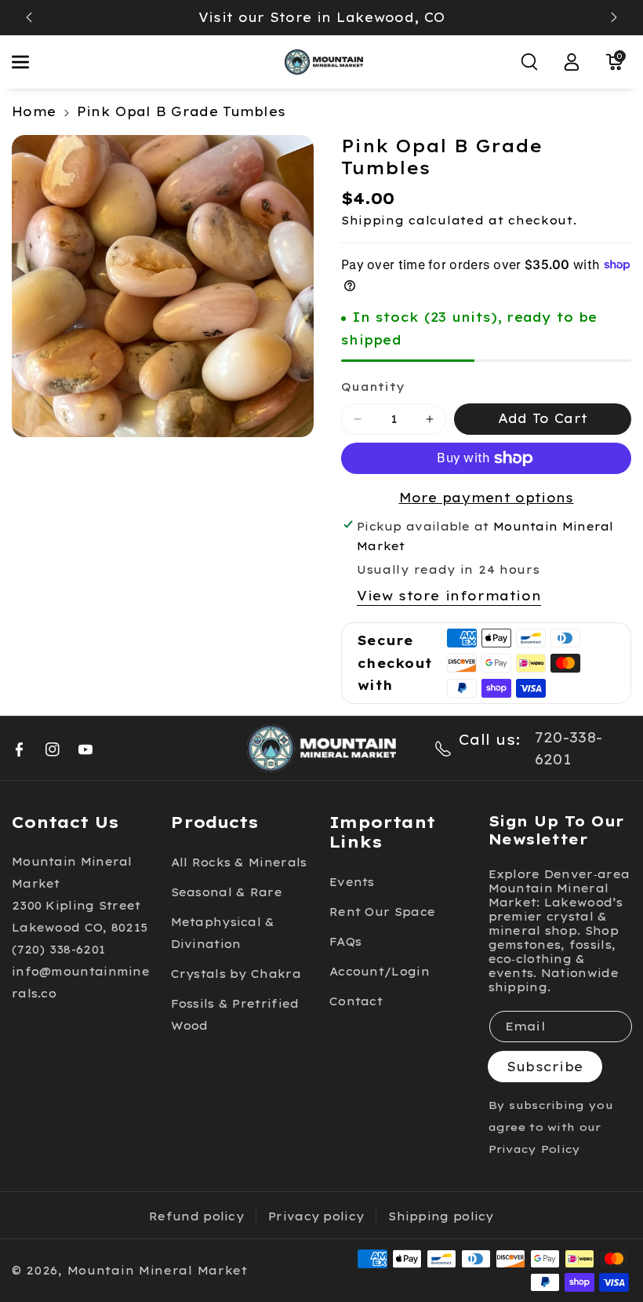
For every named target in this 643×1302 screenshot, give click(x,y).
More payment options (486, 497)
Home (34, 111)
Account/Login (379, 972)
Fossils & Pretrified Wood (235, 1015)
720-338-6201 (568, 748)
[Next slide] (614, 17)
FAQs (345, 942)
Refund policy (196, 1216)
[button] (29, 62)
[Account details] (571, 62)
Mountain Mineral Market (157, 1271)
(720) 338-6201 (58, 950)
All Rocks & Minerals (239, 862)
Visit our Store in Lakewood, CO (321, 17)
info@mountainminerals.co (81, 983)
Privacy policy (316, 1216)
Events (352, 882)
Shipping (373, 220)
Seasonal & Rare (227, 892)
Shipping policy (441, 1216)
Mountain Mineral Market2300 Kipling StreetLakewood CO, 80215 (79, 895)
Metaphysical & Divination (223, 933)
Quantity (372, 387)
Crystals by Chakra (236, 974)
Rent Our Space (382, 912)
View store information (449, 596)
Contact (356, 1001)
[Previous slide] (29, 17)
